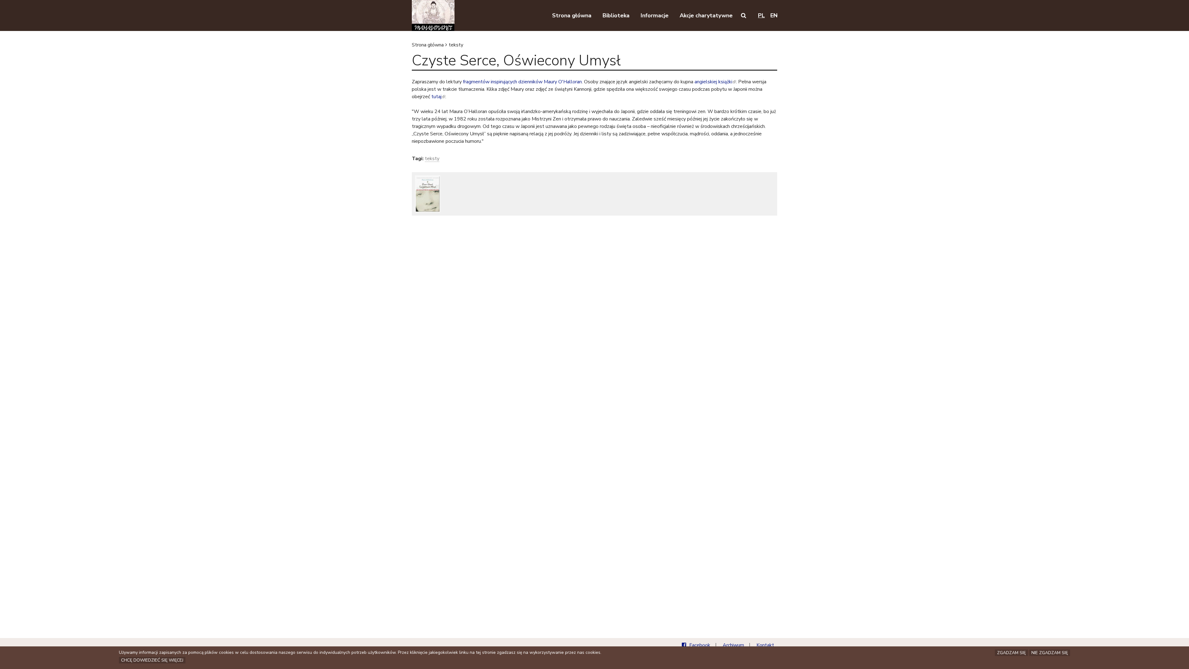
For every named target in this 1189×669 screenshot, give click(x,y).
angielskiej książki (715, 81)
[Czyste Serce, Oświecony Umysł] (427, 193)
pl (761, 15)
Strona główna (428, 45)
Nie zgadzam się (1049, 653)
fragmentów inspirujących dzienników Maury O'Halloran (522, 81)
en (773, 15)
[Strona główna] (433, 15)
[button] (743, 15)
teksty (456, 45)
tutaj (437, 96)
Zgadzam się (1011, 653)
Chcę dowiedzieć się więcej (152, 660)
